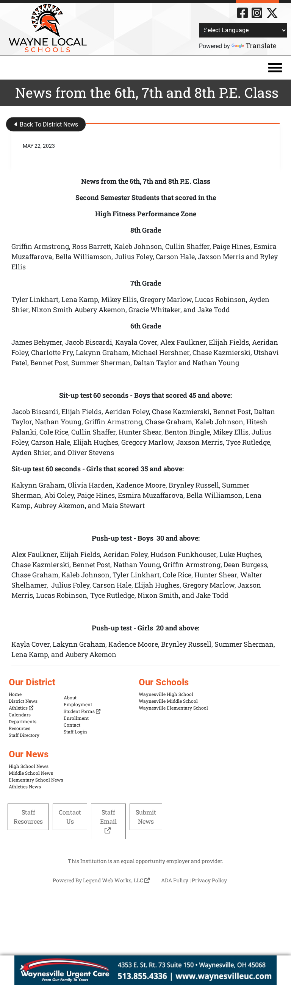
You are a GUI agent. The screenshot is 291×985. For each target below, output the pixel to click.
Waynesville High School (166, 694)
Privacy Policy (209, 880)
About (70, 697)
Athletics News (25, 786)
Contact (72, 725)
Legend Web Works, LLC (113, 880)
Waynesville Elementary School (173, 708)
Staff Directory (24, 735)
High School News (28, 766)
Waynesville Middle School (168, 701)
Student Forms (80, 711)
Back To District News (48, 124)
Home (15, 694)
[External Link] (145, 970)
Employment (78, 704)
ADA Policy (174, 880)
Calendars (20, 714)
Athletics (19, 708)
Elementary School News (36, 780)
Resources (19, 728)
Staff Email (108, 816)
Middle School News (31, 773)
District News (23, 701)
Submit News (146, 816)
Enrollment (76, 718)
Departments (22, 721)
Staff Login (75, 732)
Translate (261, 45)
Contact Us (70, 816)
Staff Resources (28, 816)
